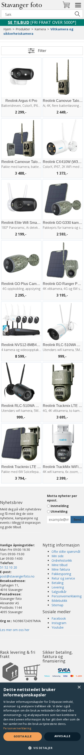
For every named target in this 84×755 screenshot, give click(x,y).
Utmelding (59, 511)
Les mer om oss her (14, 630)
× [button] (79, 687)
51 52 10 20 (8, 567)
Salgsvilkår (59, 592)
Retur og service (63, 578)
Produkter (23, 29)
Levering (58, 587)
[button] (42, 748)
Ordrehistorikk (62, 560)
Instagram (59, 623)
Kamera (40, 29)
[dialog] (42, 719)
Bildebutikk (59, 600)
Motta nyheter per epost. (62, 498)
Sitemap (57, 605)
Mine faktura (61, 569)
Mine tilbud (59, 565)
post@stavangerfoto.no (17, 576)
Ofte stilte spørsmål (66, 551)
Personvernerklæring (67, 596)
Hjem (7, 29)
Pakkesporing (61, 574)
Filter (42, 50)
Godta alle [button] (23, 736)
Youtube (58, 627)
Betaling (57, 583)
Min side (58, 556)
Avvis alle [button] (62, 736)
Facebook (59, 618)
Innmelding (60, 506)
